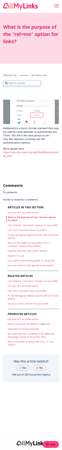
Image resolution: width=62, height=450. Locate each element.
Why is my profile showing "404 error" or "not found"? (31, 343)
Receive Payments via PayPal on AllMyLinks (29, 324)
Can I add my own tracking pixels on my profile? (31, 260)
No (41, 367)
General (24, 75)
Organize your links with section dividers (28, 250)
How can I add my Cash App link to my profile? (31, 265)
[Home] (20, 5)
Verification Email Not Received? (23, 328)
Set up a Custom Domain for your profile (28, 303)
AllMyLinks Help (10, 75)
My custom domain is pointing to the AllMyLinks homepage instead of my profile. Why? (31, 335)
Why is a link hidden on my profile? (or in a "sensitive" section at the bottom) (29, 244)
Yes (24, 367)
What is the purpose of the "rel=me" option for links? (32, 219)
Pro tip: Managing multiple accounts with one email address (33, 236)
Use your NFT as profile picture (23, 212)
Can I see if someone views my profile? (27, 230)
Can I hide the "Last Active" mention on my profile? (33, 225)
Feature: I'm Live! (16, 255)
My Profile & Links (39, 75)
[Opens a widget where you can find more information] (50, 444)
